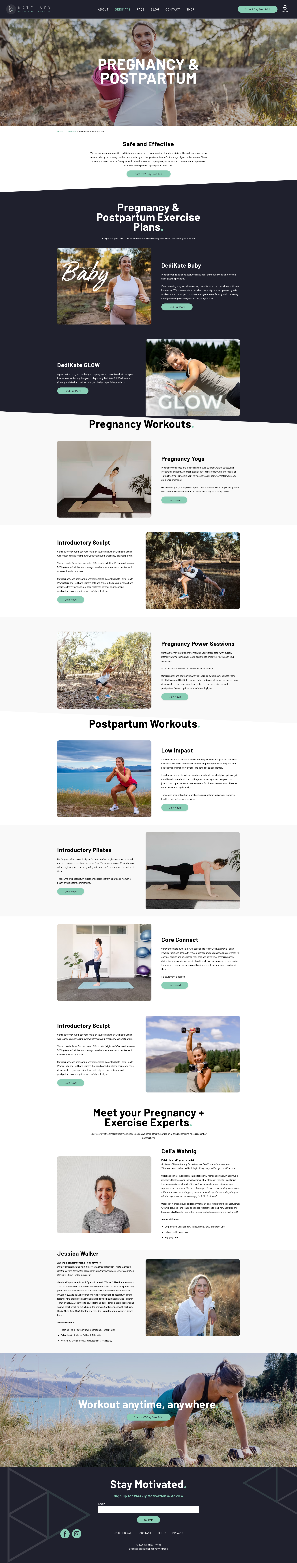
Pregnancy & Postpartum (91, 131)
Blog (155, 9)
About (103, 9)
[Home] (29, 9)
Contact (172, 9)
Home (60, 131)
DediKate (123, 9)
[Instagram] (76, 1534)
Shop (190, 9)
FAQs (140, 9)
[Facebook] (65, 1534)
